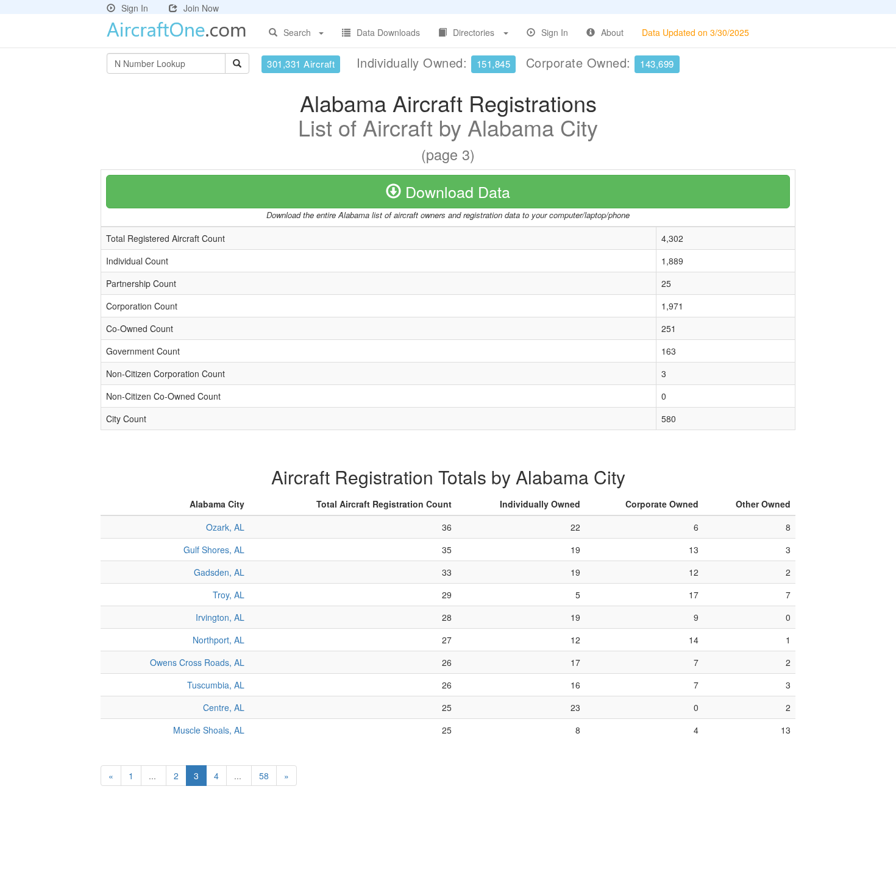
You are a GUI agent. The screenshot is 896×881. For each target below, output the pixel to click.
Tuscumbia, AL (215, 685)
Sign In (134, 8)
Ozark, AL (225, 527)
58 (264, 776)
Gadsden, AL (219, 572)
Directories (473, 32)
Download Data (455, 191)
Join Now (201, 8)
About (612, 32)
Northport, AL (218, 640)
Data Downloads (388, 32)
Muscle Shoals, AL (208, 730)
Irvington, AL (220, 617)
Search (297, 32)
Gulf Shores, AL (213, 549)
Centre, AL (223, 707)
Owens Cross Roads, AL (197, 662)
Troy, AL (228, 595)
